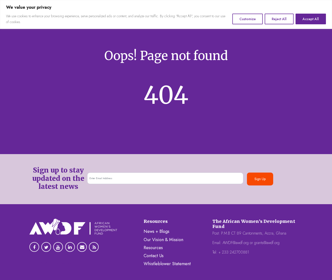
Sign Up (260, 178)
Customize (247, 19)
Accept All (311, 19)
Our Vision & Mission (163, 239)
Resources (153, 248)
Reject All (279, 19)
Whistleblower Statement (167, 264)
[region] (166, 14)
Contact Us (154, 256)
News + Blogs (156, 231)
